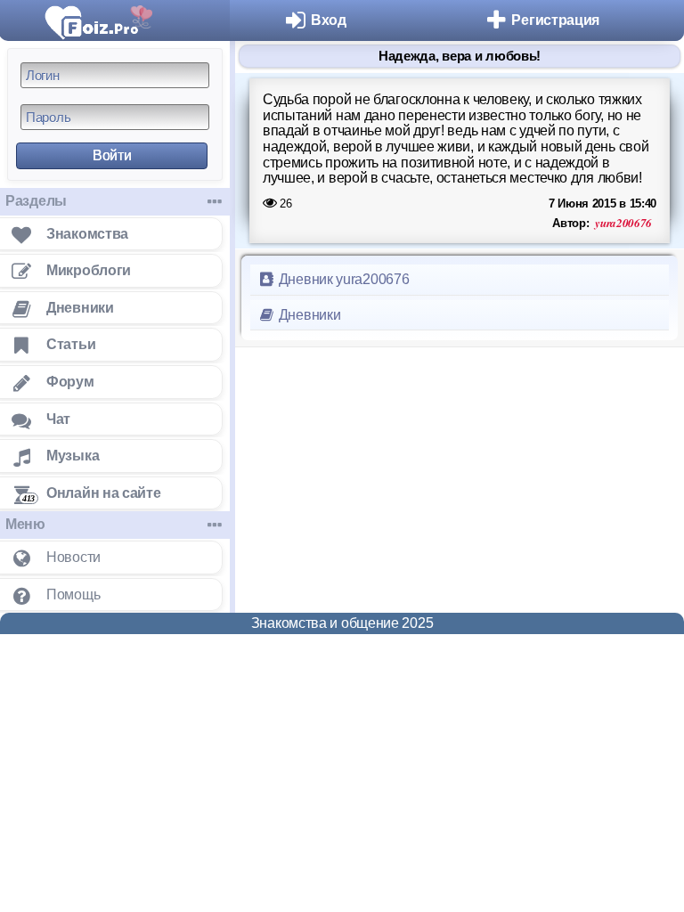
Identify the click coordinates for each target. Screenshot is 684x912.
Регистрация (555, 20)
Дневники (307, 314)
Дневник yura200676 (342, 279)
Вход (328, 20)
